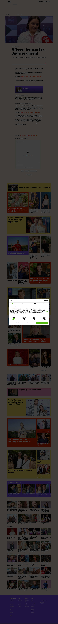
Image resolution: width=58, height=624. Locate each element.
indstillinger (46, 311)
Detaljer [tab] (24, 303)
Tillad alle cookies (42, 322)
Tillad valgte (29, 322)
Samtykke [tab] (13, 303)
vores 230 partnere (14, 308)
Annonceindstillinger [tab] (34, 303)
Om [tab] (44, 303)
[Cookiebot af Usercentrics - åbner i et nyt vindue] (44, 300)
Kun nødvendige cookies (16, 322)
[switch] (24, 319)
